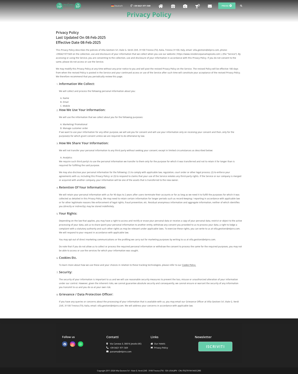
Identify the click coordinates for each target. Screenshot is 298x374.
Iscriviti (215, 346)
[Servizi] (197, 5)
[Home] (161, 5)
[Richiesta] (210, 5)
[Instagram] (72, 344)
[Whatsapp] (80, 344)
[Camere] (185, 5)
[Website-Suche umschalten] (241, 5)
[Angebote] (173, 5)
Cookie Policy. (189, 264)
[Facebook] (64, 344)
